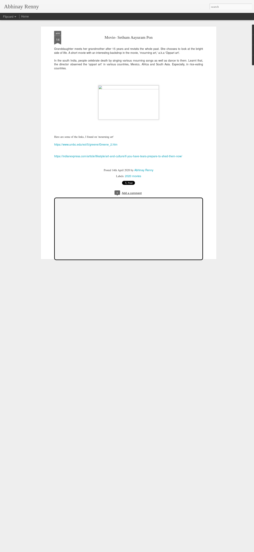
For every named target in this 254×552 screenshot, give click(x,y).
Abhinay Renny (143, 170)
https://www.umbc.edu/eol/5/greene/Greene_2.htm (85, 144)
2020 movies (133, 176)
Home (25, 16)
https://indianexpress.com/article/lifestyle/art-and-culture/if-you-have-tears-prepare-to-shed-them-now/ (118, 156)
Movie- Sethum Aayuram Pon (129, 37)
